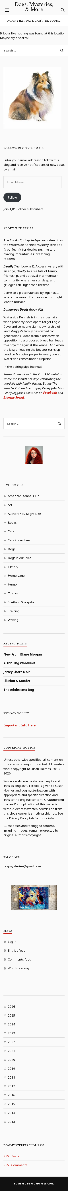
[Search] (59, 10)
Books (12, 522)
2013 (11, 1122)
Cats (11, 531)
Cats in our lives (19, 540)
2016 (11, 1095)
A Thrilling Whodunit (19, 663)
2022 (11, 1042)
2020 (11, 1060)
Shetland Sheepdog (22, 602)
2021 (11, 1051)
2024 (11, 1024)
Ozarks (13, 593)
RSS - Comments (15, 1165)
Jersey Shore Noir (16, 672)
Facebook (50, 393)
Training (14, 611)
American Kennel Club (23, 496)
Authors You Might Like (24, 514)
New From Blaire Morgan (22, 654)
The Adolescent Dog (18, 690)
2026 (11, 1006)
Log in (12, 941)
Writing (13, 620)
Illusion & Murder (16, 681)
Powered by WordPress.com (33, 1183)
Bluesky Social (13, 397)
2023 (11, 1033)
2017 (11, 1086)
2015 (11, 1104)
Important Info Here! (19, 725)
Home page (16, 575)
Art (10, 505)
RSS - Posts (11, 1156)
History (13, 567)
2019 (11, 1068)
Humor (13, 584)
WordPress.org (18, 968)
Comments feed (19, 959)
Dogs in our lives (19, 558)
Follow (12, 197)
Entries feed (16, 950)
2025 (11, 1015)
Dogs (11, 549)
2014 (11, 1113)
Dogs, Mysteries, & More (34, 6)
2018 (11, 1077)
